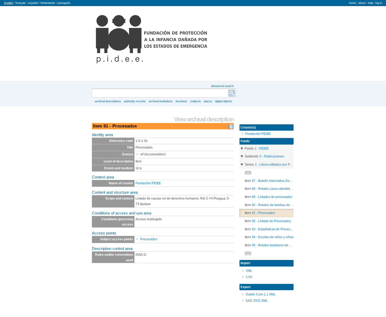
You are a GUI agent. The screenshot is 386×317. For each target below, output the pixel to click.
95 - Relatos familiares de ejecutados (278, 245)
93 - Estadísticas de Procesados (275, 229)
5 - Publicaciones (271, 156)
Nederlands (47, 2)
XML (249, 271)
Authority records (135, 101)
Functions (181, 101)
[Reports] (230, 127)
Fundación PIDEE (148, 183)
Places (208, 101)
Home (352, 2)
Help (370, 2)
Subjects (195, 101)
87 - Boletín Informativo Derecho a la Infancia (284, 181)
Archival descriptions (108, 101)
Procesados (148, 239)
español (33, 2)
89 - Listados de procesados (272, 197)
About (362, 2)
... (248, 173)
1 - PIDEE (262, 148)
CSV (249, 277)
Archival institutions (161, 101)
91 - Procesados (263, 213)
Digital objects (223, 101)
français (20, 2)
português (64, 2)
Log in (378, 2)
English (8, 2)
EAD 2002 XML (257, 301)
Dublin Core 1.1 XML (261, 294)
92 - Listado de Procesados (271, 221)
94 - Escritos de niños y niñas (273, 237)
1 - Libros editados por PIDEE (276, 164)
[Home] (151, 39)
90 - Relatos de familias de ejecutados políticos (285, 205)
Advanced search (222, 86)
